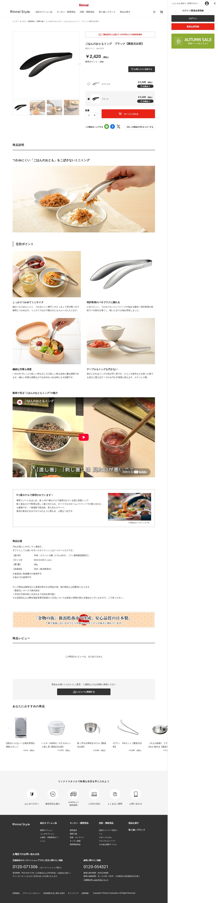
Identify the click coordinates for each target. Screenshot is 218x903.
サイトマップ (73, 893)
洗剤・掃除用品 (87, 12)
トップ (15, 21)
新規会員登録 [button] (193, 26)
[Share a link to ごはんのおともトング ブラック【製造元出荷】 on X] (118, 127)
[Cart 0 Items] (161, 12)
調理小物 (40, 21)
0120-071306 (25, 866)
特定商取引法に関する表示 (54, 893)
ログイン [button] (193, 18)
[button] (139, 127)
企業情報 (85, 893)
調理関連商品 (75, 844)
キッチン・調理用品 (66, 12)
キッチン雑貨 (75, 841)
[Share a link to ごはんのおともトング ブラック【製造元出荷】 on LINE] (106, 127)
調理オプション (46, 830)
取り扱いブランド (107, 12)
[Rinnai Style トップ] (20, 11)
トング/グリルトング (53, 21)
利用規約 (16, 893)
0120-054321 (96, 866)
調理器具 (73, 830)
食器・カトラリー (77, 837)
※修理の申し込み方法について (95, 880)
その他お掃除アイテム (108, 844)
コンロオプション (47, 834)
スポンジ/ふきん (105, 837)
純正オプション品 (44, 12)
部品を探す (125, 12)
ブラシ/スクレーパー (107, 841)
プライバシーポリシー (31, 893)
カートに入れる (130, 114)
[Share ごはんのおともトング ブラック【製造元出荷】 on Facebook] (112, 127)
